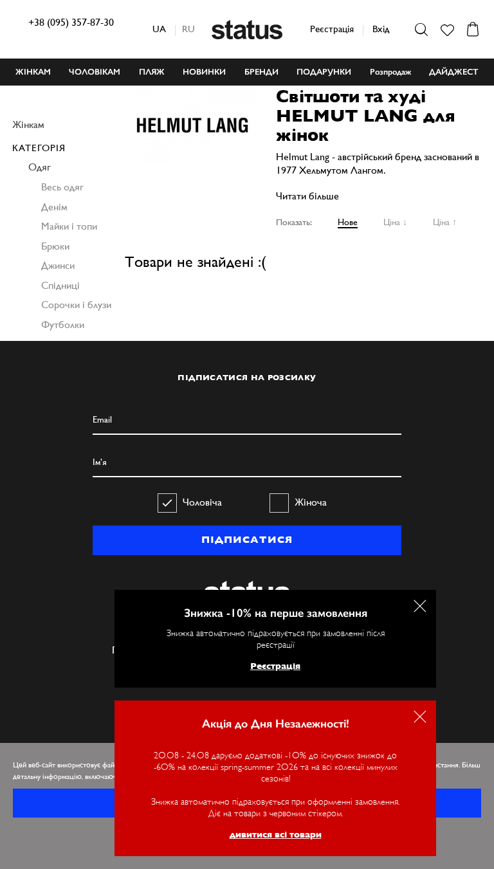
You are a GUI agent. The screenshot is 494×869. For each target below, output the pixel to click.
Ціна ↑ (445, 222)
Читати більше (307, 196)
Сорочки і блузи (76, 304)
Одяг (39, 167)
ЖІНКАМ (33, 72)
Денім (54, 207)
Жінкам (28, 124)
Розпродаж (390, 72)
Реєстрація (332, 28)
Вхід (380, 28)
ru (188, 28)
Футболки (62, 324)
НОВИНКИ (204, 72)
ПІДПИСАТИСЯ (246, 539)
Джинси (58, 265)
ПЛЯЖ (152, 72)
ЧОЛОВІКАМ (94, 72)
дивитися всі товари (276, 834)
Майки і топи (69, 226)
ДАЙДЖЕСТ (454, 72)
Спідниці (60, 285)
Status (247, 29)
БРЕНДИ (261, 72)
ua (159, 28)
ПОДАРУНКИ (324, 72)
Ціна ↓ (395, 222)
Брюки (55, 246)
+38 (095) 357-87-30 (71, 22)
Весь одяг (62, 187)
